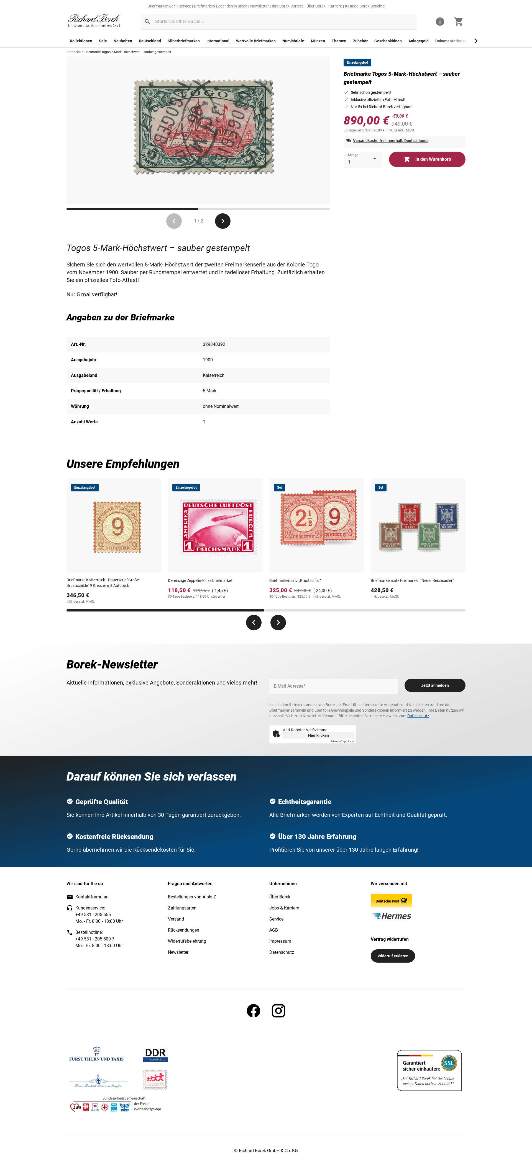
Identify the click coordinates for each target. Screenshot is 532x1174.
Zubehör (360, 41)
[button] (147, 21)
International (217, 41)
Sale (103, 41)
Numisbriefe (293, 41)
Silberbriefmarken (184, 41)
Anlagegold (418, 41)
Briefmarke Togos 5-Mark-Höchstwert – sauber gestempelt (128, 52)
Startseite (73, 52)
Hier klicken (318, 735)
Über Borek (315, 6)
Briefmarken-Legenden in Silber (220, 6)
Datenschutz (418, 716)
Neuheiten (123, 41)
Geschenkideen (388, 41)
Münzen (318, 41)
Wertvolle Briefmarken (256, 41)
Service (185, 6)
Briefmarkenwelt (161, 6)
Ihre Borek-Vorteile (287, 6)
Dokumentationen (451, 41)
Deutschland (150, 41)
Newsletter (259, 6)
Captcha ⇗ (342, 741)
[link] (94, 21)
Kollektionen (81, 41)
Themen (339, 41)
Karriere (335, 6)
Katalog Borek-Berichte (365, 6)
